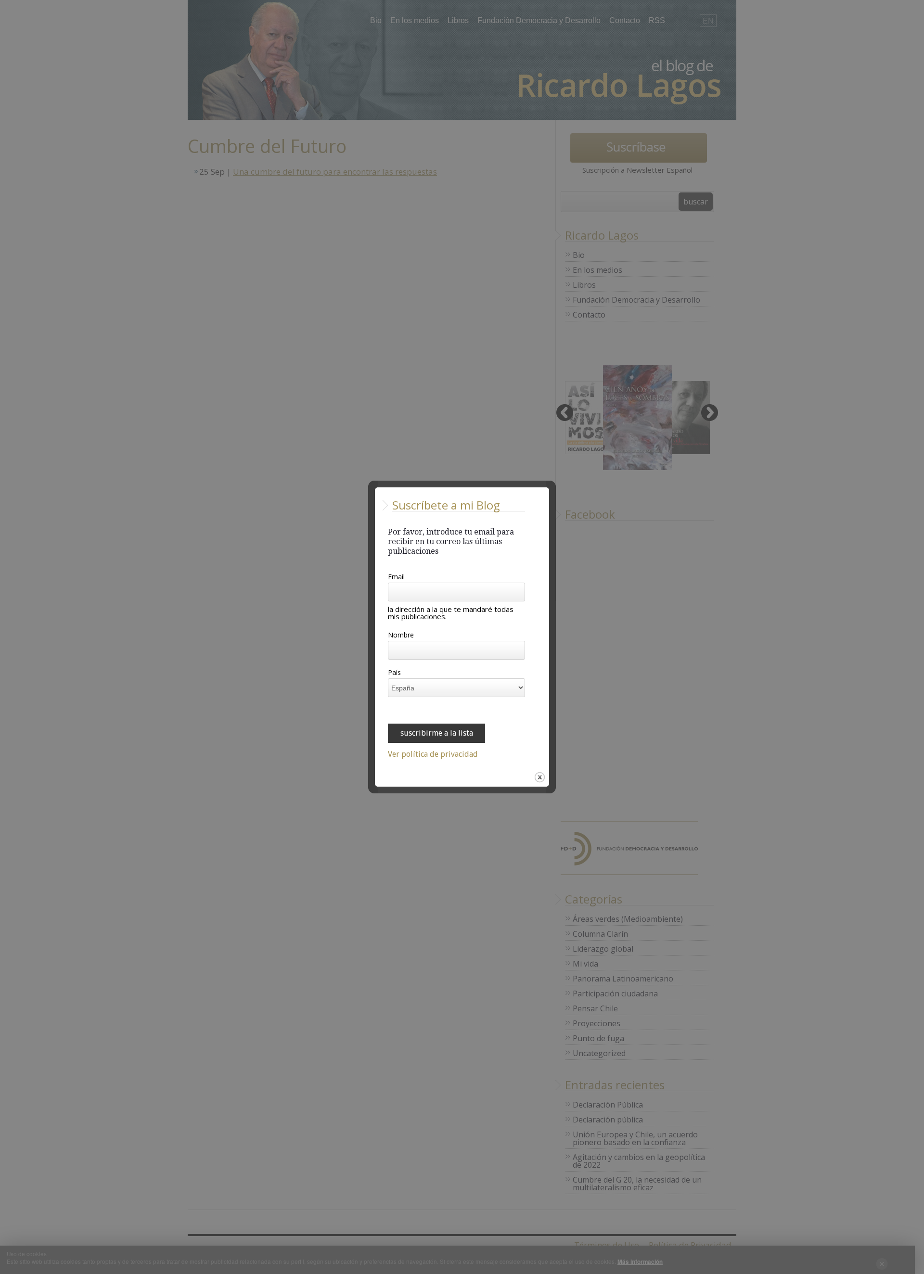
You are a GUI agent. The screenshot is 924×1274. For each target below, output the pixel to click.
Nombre (401, 635)
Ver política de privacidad (433, 754)
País (394, 673)
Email (396, 577)
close (540, 777)
